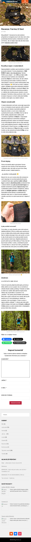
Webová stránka (6, 395)
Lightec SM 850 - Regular (8, 487)
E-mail (3, 388)
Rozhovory (4, 447)
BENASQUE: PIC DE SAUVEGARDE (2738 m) (13, 475)
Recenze (4, 444)
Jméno (3, 380)
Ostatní (3, 440)
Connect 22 (5, 501)
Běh (3, 424)
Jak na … (4, 434)
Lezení (3, 437)
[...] (27, 491)
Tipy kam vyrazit (6, 450)
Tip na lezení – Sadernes (8, 478)
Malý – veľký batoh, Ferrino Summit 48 (12, 463)
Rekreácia (4, 466)
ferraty (3, 430)
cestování (4, 427)
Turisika (4, 453)
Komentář (5, 359)
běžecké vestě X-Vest (11, 42)
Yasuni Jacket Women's (8, 516)
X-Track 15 (4, 88)
